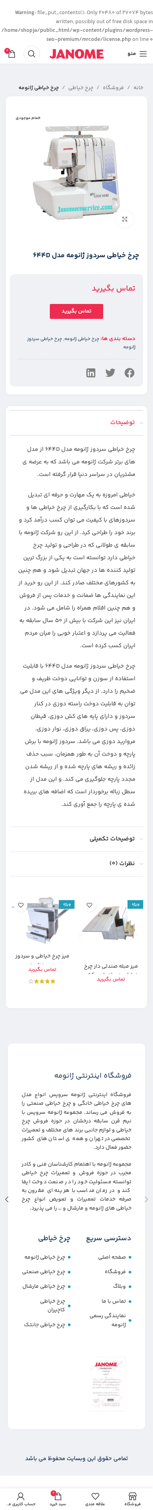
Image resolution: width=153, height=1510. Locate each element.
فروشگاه (113, 88)
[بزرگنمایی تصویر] (124, 219)
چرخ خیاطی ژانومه (38, 88)
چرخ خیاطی (80, 88)
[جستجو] (32, 54)
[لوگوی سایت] (76, 53)
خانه (138, 88)
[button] (129, 373)
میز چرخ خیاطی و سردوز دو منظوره (42, 960)
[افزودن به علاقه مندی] (89, 905)
